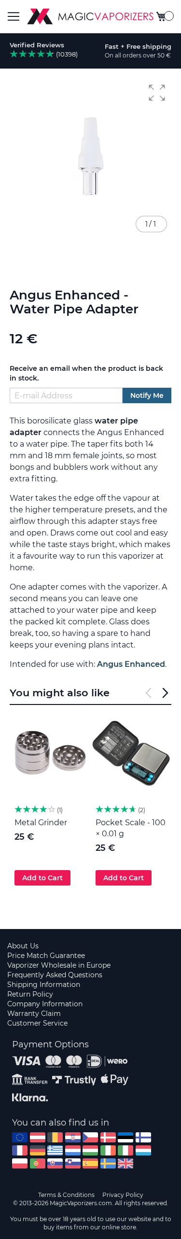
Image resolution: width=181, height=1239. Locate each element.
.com (20, 1137)
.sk (55, 1163)
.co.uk (125, 1163)
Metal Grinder (40, 822)
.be (55, 1137)
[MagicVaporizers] (90, 16)
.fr (20, 1150)
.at (37, 1137)
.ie (108, 1150)
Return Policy (30, 994)
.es (90, 1163)
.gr (55, 1150)
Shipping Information (43, 984)
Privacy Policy (122, 1194)
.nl (73, 1150)
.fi (143, 1137)
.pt (37, 1163)
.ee (125, 1137)
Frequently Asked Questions (54, 975)
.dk (108, 1137)
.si (73, 1163)
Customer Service (37, 1023)
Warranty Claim (34, 1013)
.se (108, 1163)
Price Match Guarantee (46, 955)
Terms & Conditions (66, 1194)
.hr (73, 1137)
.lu (143, 1150)
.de (37, 1150)
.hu (90, 1150)
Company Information (45, 1004)
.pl (20, 1163)
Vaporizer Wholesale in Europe (59, 965)
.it (125, 1150)
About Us (23, 946)
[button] (156, 92)
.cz (90, 1137)
